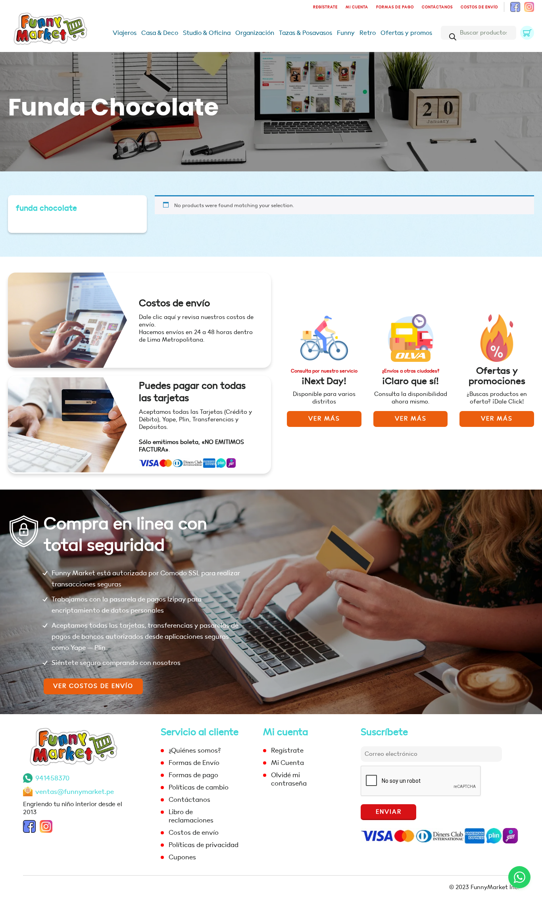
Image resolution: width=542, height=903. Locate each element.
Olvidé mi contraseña (289, 779)
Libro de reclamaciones (191, 816)
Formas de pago (395, 7)
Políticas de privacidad (203, 845)
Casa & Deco (159, 33)
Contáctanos (437, 7)
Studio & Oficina (207, 33)
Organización (254, 33)
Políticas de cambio (199, 787)
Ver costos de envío (93, 686)
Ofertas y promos (406, 33)
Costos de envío (479, 7)
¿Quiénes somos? (195, 750)
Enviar (389, 812)
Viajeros (124, 33)
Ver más (324, 419)
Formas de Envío (194, 763)
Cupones (182, 857)
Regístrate (325, 7)
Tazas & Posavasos (305, 33)
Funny (346, 33)
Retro (367, 33)
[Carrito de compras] (527, 33)
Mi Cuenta (357, 7)
